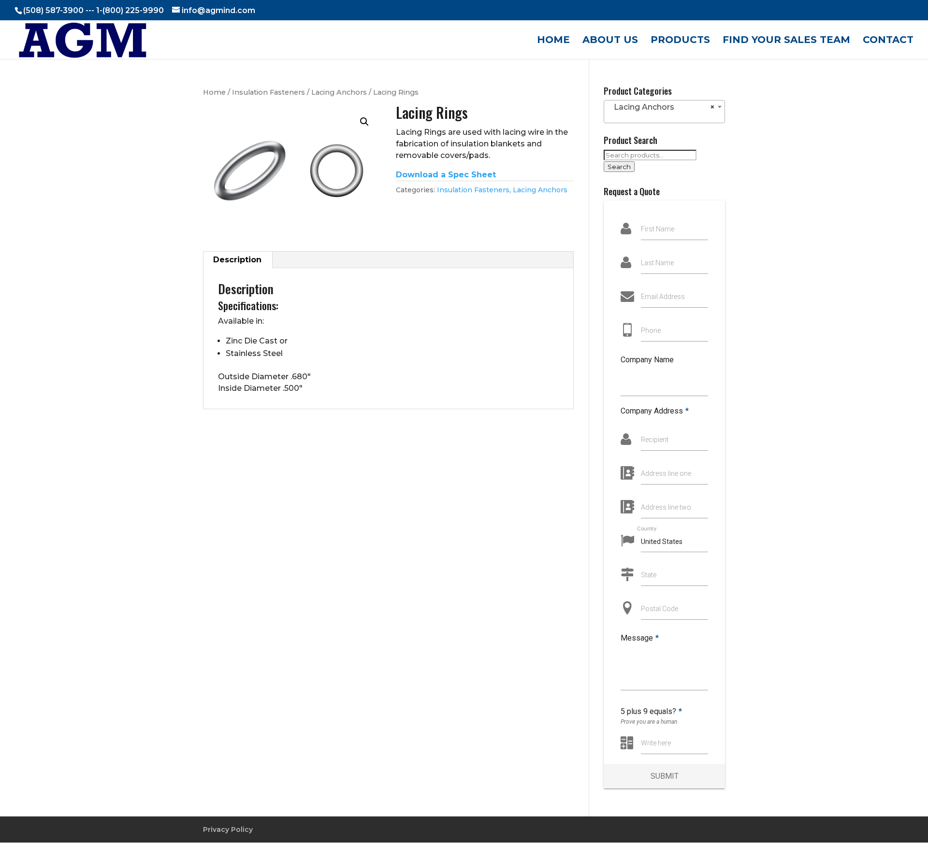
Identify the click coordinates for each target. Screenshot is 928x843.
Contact (888, 40)
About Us (610, 40)
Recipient (654, 439)
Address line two (666, 507)
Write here (656, 743)
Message (640, 638)
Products (680, 40)
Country (646, 528)
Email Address (663, 296)
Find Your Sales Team (786, 40)
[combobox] (664, 111)
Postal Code (659, 609)
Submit (665, 776)
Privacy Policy (228, 829)
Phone (651, 330)
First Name (657, 229)
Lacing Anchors (339, 92)
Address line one (666, 473)
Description (237, 259)
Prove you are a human (649, 721)
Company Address (655, 410)
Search (619, 167)
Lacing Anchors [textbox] (661, 107)
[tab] (238, 260)
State (648, 575)
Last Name (657, 263)
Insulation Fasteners (268, 92)
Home (553, 40)
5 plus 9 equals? (651, 711)
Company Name (647, 359)
